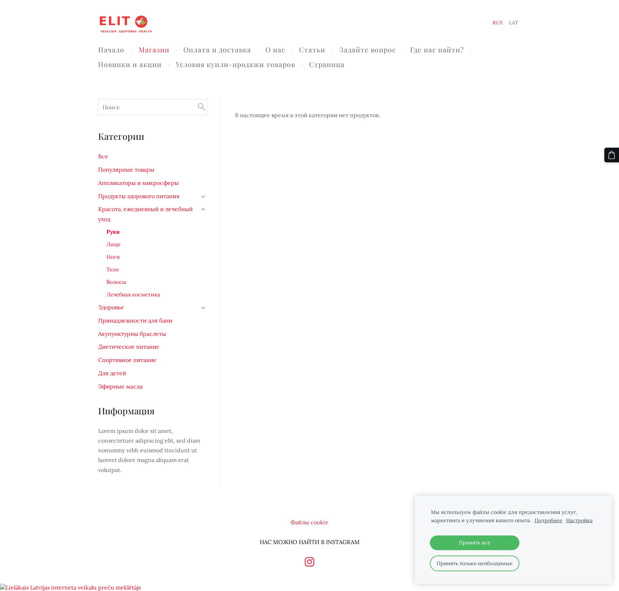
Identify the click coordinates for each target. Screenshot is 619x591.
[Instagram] (309, 562)
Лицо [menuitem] (113, 244)
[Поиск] (201, 107)
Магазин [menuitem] (154, 49)
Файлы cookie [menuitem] (309, 522)
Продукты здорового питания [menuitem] (138, 196)
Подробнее (548, 520)
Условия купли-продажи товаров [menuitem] (235, 64)
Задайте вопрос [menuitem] (368, 49)
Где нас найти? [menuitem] (437, 49)
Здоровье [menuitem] (111, 307)
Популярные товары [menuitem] (126, 169)
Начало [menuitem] (111, 49)
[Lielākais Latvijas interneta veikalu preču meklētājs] (70, 587)
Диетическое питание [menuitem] (128, 346)
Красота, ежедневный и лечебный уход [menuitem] (145, 213)
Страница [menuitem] (327, 64)
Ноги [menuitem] (113, 256)
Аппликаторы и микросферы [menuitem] (138, 182)
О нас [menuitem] (275, 49)
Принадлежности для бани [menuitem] (135, 320)
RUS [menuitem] (498, 22)
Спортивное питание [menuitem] (127, 359)
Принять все (474, 542)
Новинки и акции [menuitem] (130, 64)
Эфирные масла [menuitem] (120, 386)
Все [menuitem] (103, 156)
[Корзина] (611, 155)
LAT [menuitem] (513, 22)
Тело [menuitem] (112, 269)
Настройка (579, 520)
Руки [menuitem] (113, 231)
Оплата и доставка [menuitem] (217, 49)
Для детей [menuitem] (112, 373)
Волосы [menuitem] (116, 281)
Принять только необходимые (475, 563)
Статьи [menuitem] (312, 49)
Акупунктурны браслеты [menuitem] (132, 333)
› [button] (204, 196)
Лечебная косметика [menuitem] (133, 294)
